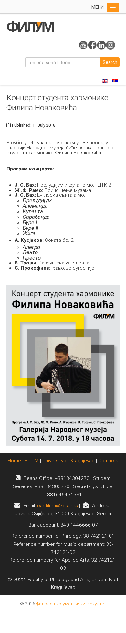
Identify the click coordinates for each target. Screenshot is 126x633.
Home (15, 460)
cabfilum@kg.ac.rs (57, 506)
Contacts (108, 460)
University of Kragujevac (68, 460)
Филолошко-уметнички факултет (71, 603)
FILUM (32, 460)
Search (110, 62)
